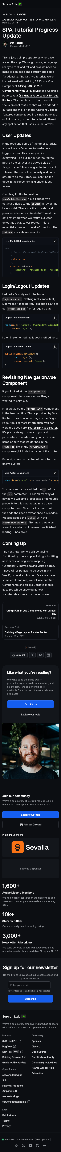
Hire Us (33, 704)
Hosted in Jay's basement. (19, 1139)
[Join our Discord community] (44, 1145)
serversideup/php (12, 1074)
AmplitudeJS (9, 1091)
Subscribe (30, 998)
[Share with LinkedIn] (48, 655)
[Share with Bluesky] (40, 655)
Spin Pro (10, 1051)
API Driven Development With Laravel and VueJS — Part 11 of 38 (30, 21)
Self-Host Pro (9, 1041)
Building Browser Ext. (14, 1057)
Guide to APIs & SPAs (14, 1062)
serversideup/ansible (14, 1101)
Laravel (21, 14)
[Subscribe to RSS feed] (16, 1145)
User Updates (16, 135)
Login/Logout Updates (25, 286)
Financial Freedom (12, 1085)
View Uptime (41, 1139)
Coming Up (14, 543)
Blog (9, 14)
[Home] (12, 4)
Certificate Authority (43, 1057)
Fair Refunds (9, 1115)
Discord (36, 1046)
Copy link (20, 655)
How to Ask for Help (43, 1067)
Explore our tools (30, 714)
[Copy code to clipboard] (55, 241)
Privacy (6, 1126)
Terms (5, 1120)
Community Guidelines (44, 1062)
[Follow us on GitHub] (37, 1145)
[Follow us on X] (23, 1145)
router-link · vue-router (42, 427)
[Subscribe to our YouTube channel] (30, 1145)
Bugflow (7, 1046)
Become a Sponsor (30, 868)
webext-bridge (10, 1096)
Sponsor (36, 1041)
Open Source (39, 1051)
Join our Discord (32, 824)
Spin (4, 1080)
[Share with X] (32, 655)
